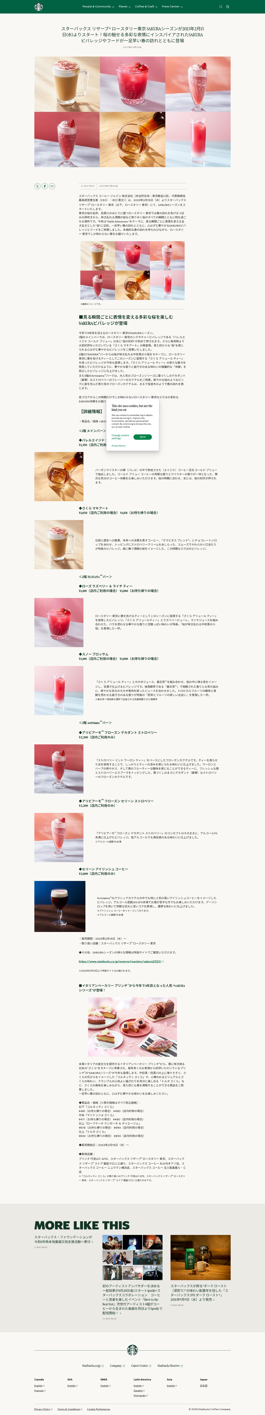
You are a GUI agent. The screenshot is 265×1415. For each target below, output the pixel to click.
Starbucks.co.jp (91, 1366)
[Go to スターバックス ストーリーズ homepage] (38, 6)
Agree (143, 437)
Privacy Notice (118, 446)
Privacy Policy (42, 1409)
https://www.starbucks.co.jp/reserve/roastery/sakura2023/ (120, 962)
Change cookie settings (120, 437)
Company (116, 1366)
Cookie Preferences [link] (98, 1409)
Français (38, 1391)
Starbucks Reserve (168, 1366)
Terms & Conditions (68, 1409)
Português (140, 1396)
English (38, 1386)
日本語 (203, 1386)
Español (138, 1391)
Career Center (139, 1366)
